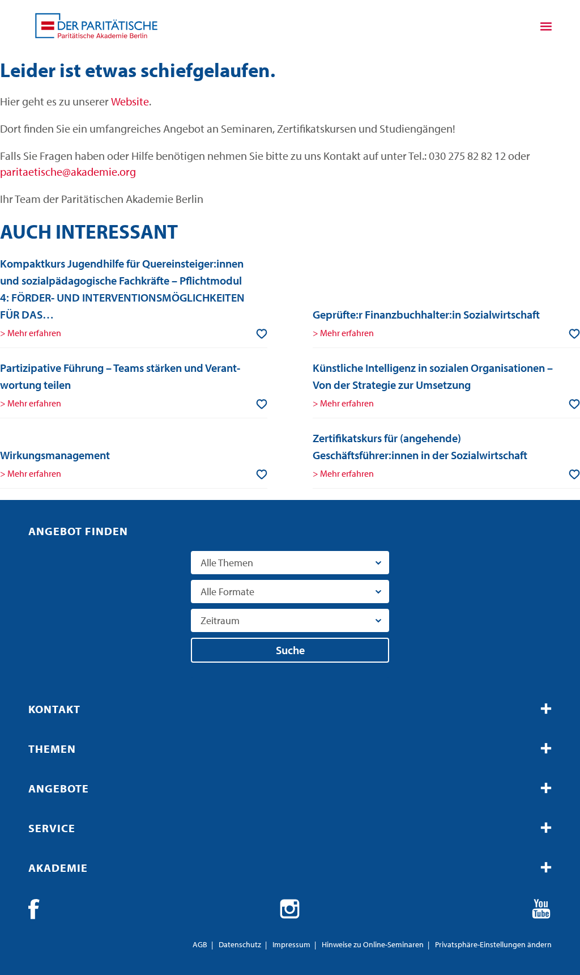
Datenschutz (240, 944)
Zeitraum (220, 620)
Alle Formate (227, 591)
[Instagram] (290, 909)
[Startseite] (96, 25)
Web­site (130, 101)
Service (51, 828)
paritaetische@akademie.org (68, 171)
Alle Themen (227, 562)
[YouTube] (541, 909)
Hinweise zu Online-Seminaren (373, 944)
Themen (52, 748)
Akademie (58, 867)
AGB (200, 944)
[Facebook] (38, 909)
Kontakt (54, 709)
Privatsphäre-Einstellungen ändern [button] (493, 944)
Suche (290, 650)
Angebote (58, 788)
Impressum (291, 944)
